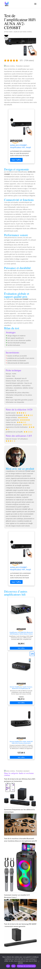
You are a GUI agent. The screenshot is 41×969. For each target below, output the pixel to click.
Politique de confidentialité (26, 966)
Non (13, 966)
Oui (8, 966)
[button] (16, 66)
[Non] (39, 962)
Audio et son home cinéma (23, 32)
